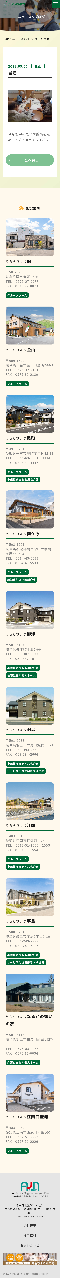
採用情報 (30, 1235)
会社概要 (30, 1225)
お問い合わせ (30, 1245)
